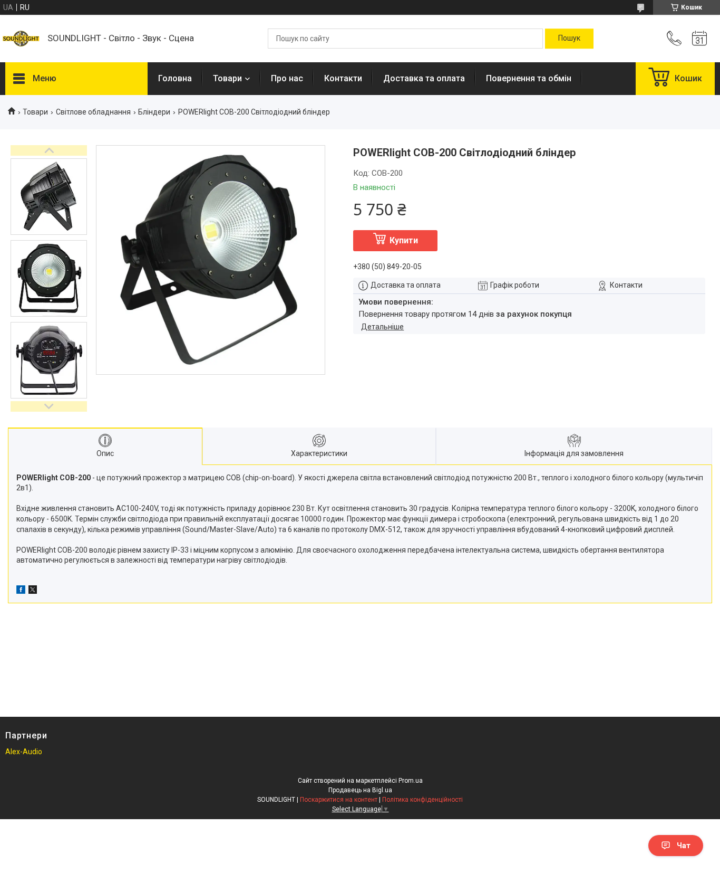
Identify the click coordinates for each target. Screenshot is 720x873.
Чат (683, 845)
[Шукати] (569, 39)
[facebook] (20, 591)
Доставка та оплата (424, 78)
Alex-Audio (23, 751)
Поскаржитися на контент (338, 799)
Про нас (287, 78)
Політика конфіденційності (422, 799)
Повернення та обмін (528, 78)
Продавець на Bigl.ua (360, 790)
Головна (175, 78)
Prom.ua (410, 780)
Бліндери (154, 112)
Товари (227, 78)
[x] (32, 591)
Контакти (343, 78)
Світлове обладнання (93, 112)
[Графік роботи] (699, 38)
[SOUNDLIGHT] (21, 38)
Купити (404, 240)
